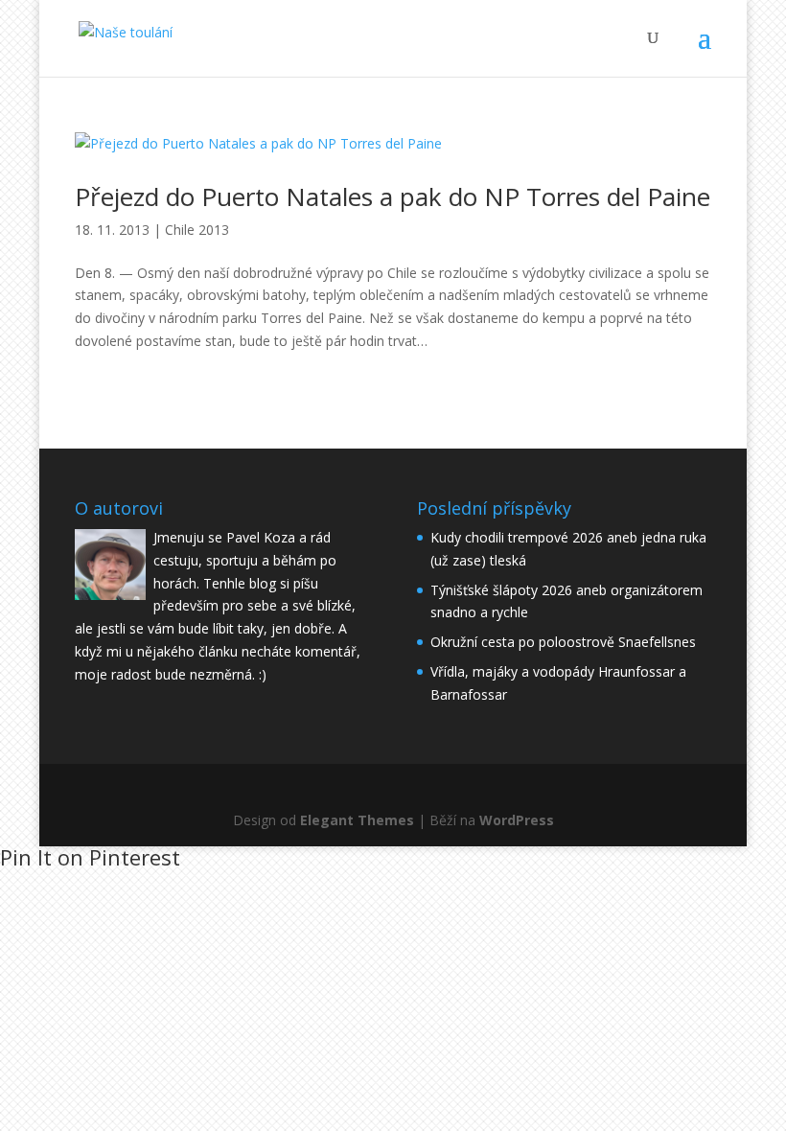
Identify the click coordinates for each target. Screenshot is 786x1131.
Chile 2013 (197, 229)
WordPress (516, 820)
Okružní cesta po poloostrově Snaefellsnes (563, 642)
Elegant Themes (357, 820)
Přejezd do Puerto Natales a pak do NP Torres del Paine (392, 196)
